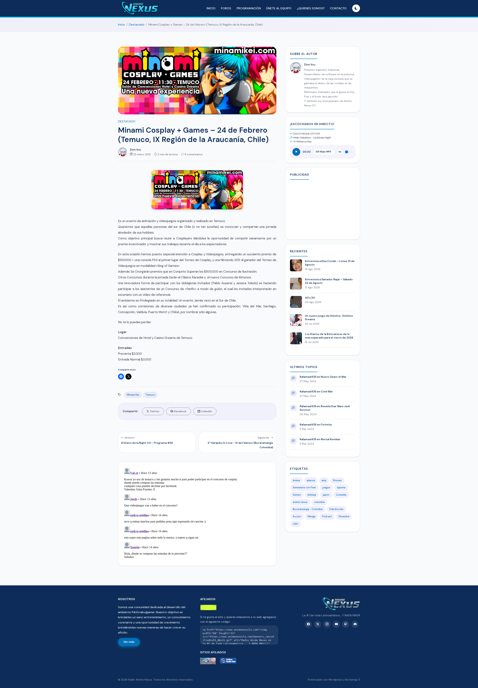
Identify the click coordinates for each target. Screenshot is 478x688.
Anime (296, 480)
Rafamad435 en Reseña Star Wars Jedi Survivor (325, 408)
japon (326, 494)
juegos (326, 487)
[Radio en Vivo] (229, 661)
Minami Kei (133, 394)
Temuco (150, 394)
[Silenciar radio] (340, 152)
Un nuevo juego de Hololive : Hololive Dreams (329, 317)
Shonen (337, 480)
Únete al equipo (278, 8)
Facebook (180, 411)
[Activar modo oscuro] (356, 8)
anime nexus (300, 502)
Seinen (297, 494)
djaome (341, 487)
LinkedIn (206, 411)
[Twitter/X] (317, 624)
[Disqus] (197, 513)
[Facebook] (308, 624)
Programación (249, 8)
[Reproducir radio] (296, 152)
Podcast (327, 516)
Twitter (154, 411)
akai (324, 480)
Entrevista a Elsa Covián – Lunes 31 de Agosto (330, 262)
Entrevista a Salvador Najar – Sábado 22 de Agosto (329, 281)
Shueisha (344, 516)
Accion (297, 516)
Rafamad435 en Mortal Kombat (320, 439)
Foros (226, 8)
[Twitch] (345, 624)
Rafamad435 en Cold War (316, 391)
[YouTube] (336, 624)
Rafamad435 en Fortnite (316, 424)
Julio (295, 523)
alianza (311, 480)
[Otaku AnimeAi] (209, 661)
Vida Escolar (336, 509)
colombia (319, 502)
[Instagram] (326, 624)
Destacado (136, 24)
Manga (312, 516)
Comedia (341, 494)
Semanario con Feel (304, 487)
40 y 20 (310, 297)
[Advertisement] (322, 209)
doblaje (311, 494)
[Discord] (354, 624)
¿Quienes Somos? (311, 8)
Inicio (211, 8)
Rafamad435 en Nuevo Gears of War (323, 376)
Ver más (128, 642)
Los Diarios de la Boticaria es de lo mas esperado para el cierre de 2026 (329, 335)
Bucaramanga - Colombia (308, 509)
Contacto (338, 8)
